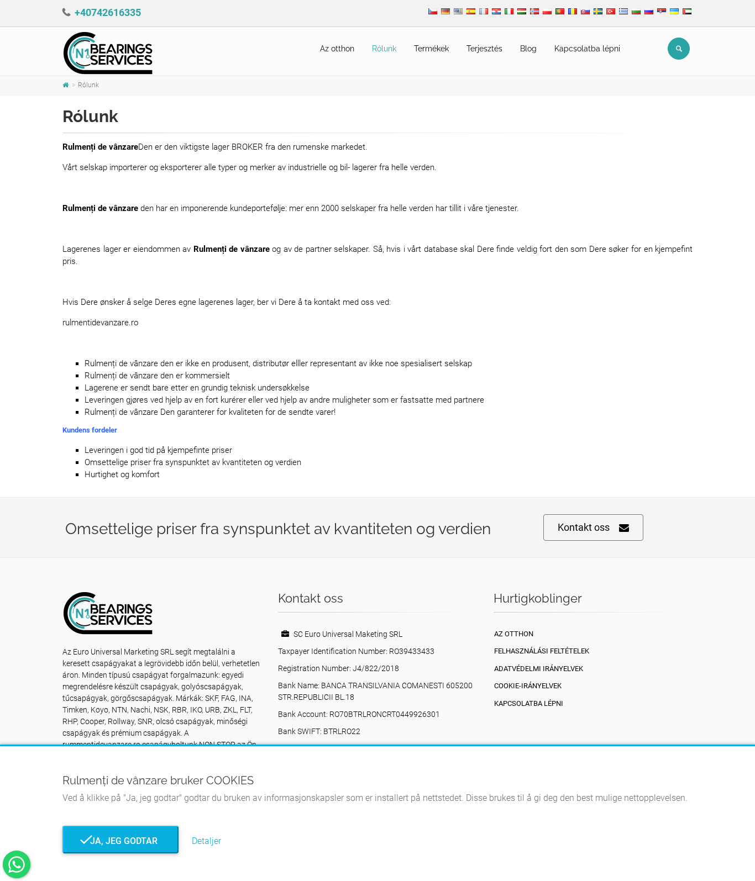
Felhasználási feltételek (541, 651)
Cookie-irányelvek (528, 686)
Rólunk (384, 48)
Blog (528, 48)
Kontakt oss (584, 527)
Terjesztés (484, 48)
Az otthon (337, 48)
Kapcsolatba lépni (587, 48)
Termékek (431, 48)
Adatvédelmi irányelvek (538, 668)
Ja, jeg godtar (120, 841)
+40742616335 (108, 12)
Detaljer (206, 841)
